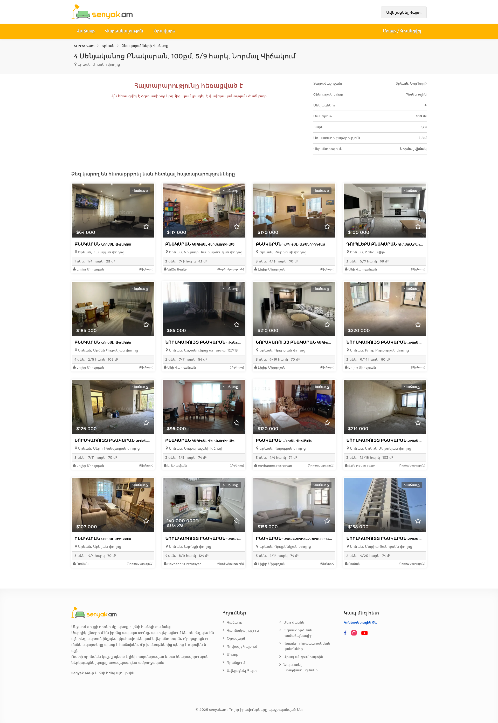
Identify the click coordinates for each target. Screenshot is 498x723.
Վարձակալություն (124, 31)
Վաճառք (86, 31)
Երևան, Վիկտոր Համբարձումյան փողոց (205, 252)
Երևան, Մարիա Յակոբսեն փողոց (380, 546)
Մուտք (232, 654)
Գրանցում (236, 662)
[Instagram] (355, 633)
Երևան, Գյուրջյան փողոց (281, 350)
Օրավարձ (164, 31)
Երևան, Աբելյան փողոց (99, 546)
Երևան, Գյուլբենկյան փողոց (284, 546)
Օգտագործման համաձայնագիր (298, 633)
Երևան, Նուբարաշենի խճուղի (195, 448)
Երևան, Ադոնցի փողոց (189, 546)
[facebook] (345, 633)
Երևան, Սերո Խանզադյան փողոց (108, 448)
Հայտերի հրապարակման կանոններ (306, 646)
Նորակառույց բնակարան (222, 342)
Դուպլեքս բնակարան (398, 244)
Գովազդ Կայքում (242, 646)
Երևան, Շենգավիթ (367, 252)
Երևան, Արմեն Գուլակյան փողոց (107, 350)
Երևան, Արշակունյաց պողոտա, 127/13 (203, 350)
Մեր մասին (293, 622)
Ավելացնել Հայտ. (403, 12)
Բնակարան (102, 244)
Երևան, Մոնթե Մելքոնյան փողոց (380, 448)
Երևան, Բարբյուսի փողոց (282, 252)
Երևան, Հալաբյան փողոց (100, 252)
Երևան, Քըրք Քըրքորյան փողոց (379, 350)
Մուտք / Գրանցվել (402, 31)
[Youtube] (365, 633)
